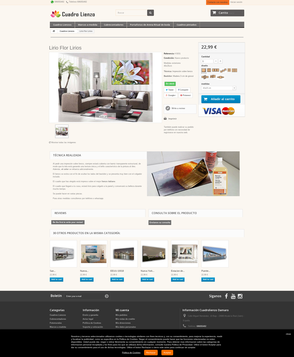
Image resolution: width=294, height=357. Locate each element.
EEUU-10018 (117, 271)
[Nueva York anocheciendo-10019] (154, 253)
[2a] (209, 70)
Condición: (169, 58)
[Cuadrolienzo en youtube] (233, 296)
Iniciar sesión (236, 2)
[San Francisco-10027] (63, 253)
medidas (205, 84)
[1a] (204, 70)
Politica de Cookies (131, 352)
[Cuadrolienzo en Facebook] (226, 296)
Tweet (170, 90)
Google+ (172, 95)
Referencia (169, 53)
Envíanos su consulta (160, 222)
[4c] (205, 77)
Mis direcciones (123, 323)
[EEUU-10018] (124, 253)
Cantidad (205, 56)
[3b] (223, 70)
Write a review (178, 108)
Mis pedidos (121, 315)
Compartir (183, 90)
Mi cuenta (122, 310)
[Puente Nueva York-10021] (215, 253)
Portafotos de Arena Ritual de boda (150, 24)
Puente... (205, 271)
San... (53, 271)
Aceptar (167, 352)
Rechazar (151, 352)
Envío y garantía (90, 315)
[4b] (234, 70)
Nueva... (84, 271)
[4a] (229, 70)
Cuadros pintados (186, 24)
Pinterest (186, 95)
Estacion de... (178, 271)
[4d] (213, 76)
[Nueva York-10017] (93, 253)
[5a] (220, 77)
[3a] (215, 70)
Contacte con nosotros (218, 2)
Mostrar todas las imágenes (63, 142)
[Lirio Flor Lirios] (62, 131)
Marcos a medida (87, 24)
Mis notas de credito (125, 319)
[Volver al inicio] (54, 31)
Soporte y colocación (93, 327)
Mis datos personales (126, 327)
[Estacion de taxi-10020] (184, 253)
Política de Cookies (92, 323)
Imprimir (172, 119)
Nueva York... (147, 271)
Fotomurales (56, 323)
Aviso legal (88, 319)
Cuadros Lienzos (62, 24)
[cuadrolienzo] (81, 14)
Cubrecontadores (113, 24)
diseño (204, 66)
